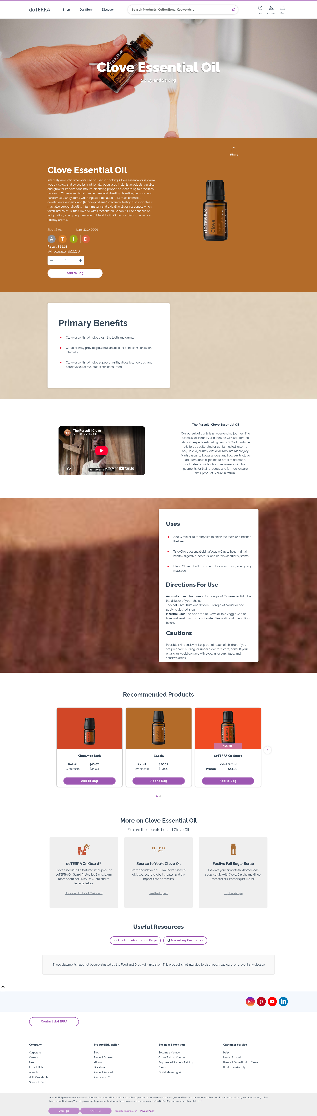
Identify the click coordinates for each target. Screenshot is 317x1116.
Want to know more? (126, 1111)
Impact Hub (36, 1067)
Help (226, 1052)
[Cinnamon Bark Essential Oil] (89, 728)
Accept (64, 1111)
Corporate (35, 1052)
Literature (99, 1067)
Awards (33, 1072)
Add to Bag (75, 273)
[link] (260, 9)
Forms (162, 1067)
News (32, 1062)
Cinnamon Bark (89, 755)
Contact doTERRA (54, 1021)
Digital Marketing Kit (170, 1072)
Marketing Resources (187, 940)
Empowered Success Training (175, 1062)
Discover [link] (108, 9)
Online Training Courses (171, 1057)
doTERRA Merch (38, 1077)
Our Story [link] (85, 9)
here (199, 1101)
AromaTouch (102, 1077)
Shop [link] (66, 9)
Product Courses (103, 1057)
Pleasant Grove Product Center (241, 1062)
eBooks (98, 1062)
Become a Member (169, 1052)
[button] (52, 239)
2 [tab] (160, 796)
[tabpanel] (89, 747)
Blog (96, 1052)
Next (267, 750)
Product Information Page (137, 940)
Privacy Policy (147, 1111)
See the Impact (158, 893)
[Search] (233, 9)
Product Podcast (103, 1072)
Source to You (38, 1082)
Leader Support (232, 1057)
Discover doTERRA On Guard (83, 893)
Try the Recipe (233, 893)
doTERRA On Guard (228, 755)
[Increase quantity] (80, 260)
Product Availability (234, 1067)
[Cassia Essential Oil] (159, 728)
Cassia (159, 755)
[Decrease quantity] (51, 260)
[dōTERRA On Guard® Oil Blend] (228, 728)
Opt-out (95, 1111)
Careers (33, 1057)
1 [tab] (156, 796)
